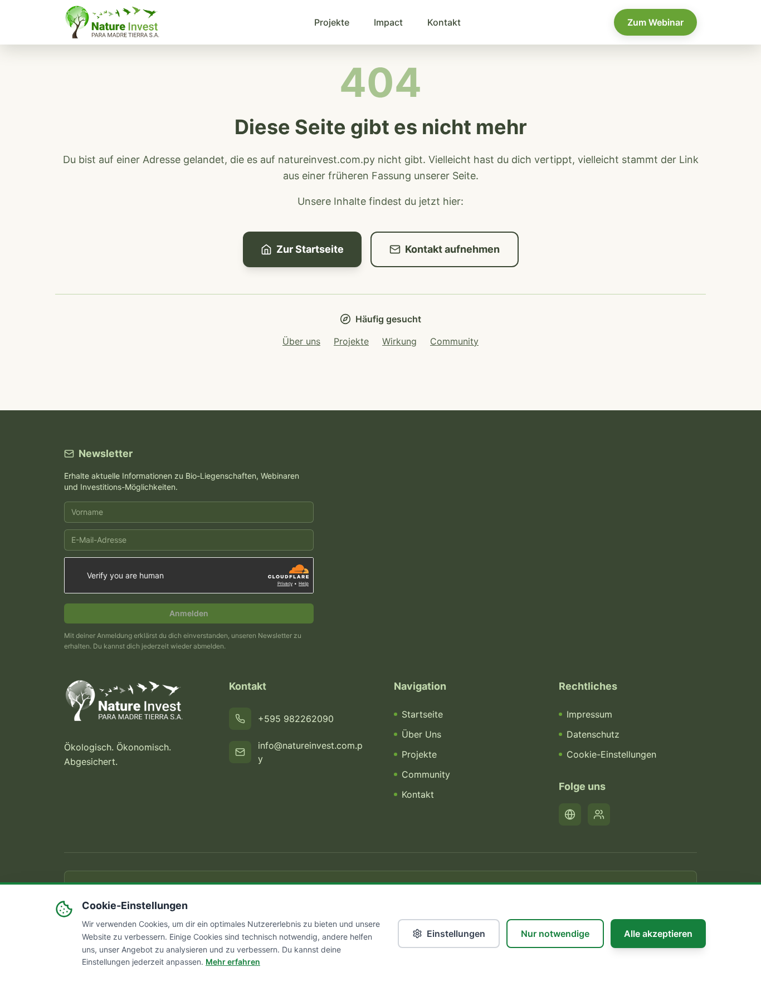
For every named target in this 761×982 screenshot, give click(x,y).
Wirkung (399, 341)
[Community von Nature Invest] (599, 814)
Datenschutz (593, 734)
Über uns (301, 341)
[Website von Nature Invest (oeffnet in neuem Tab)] (570, 814)
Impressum (589, 714)
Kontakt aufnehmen (452, 249)
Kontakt (444, 22)
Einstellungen (456, 933)
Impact (388, 22)
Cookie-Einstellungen (611, 754)
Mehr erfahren (233, 961)
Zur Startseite (310, 249)
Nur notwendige (555, 933)
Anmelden (188, 613)
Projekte (331, 22)
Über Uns (421, 734)
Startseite (422, 714)
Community (454, 341)
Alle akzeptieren (658, 933)
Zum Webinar (655, 22)
